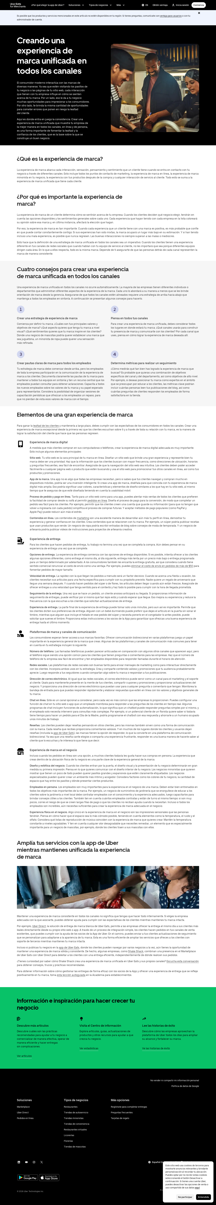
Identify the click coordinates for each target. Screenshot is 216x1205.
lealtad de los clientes (46, 425)
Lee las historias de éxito (158, 1025)
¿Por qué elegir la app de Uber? (47, 5)
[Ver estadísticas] (81, 1019)
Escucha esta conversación (183, 961)
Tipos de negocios (98, 5)
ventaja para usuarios (171, 16)
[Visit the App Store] (49, 1178)
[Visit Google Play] (28, 1177)
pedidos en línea (97, 500)
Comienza (198, 5)
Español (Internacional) (164, 1162)
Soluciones (74, 5)
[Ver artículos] (19, 1019)
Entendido (203, 1197)
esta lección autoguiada (71, 975)
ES (146, 5)
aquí (197, 1187)
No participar (185, 1197)
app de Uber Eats (63, 732)
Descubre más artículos (33, 1025)
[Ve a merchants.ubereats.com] (18, 5)
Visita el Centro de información (100, 1025)
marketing (83, 518)
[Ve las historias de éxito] (144, 1019)
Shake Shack (135, 951)
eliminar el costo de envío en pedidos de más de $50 (162, 565)
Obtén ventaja (160, 5)
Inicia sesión (182, 5)
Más (119, 5)
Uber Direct (39, 926)
